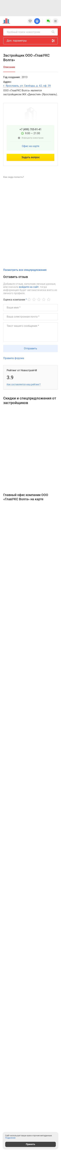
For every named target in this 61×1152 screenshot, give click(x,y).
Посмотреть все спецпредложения (25, 269)
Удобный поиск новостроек (23, 32)
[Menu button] (48, 21)
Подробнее (10, 1138)
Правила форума (13, 358)
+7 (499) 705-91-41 (30, 129)
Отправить (30, 348)
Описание (9, 67)
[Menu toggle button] (55, 21)
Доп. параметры (17, 40)
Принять (30, 1144)
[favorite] (30, 21)
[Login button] (37, 21)
